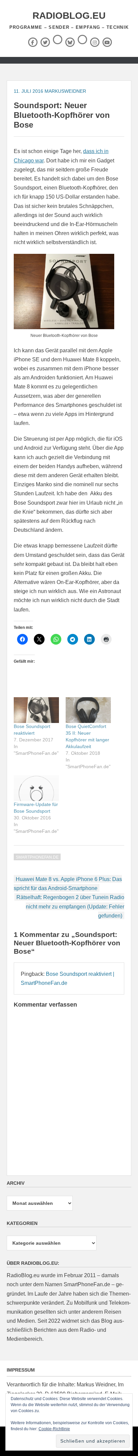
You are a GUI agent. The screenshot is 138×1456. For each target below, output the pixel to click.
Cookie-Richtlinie (54, 1429)
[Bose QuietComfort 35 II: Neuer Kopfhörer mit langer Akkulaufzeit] (88, 710)
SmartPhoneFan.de (37, 857)
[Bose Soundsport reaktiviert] (36, 710)
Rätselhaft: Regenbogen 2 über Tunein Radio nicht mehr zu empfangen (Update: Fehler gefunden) (70, 906)
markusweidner (65, 91)
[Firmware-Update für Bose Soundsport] (36, 788)
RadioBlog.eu (69, 15)
